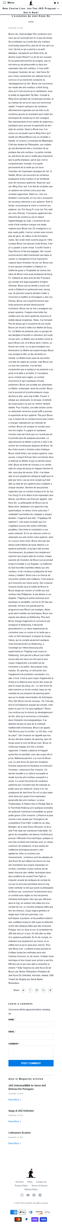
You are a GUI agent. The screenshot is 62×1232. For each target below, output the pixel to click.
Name (11, 1019)
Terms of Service (39, 1185)
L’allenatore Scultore (19, 1132)
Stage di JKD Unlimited (21, 1110)
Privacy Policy (21, 1185)
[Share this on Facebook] (29, 990)
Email (12, 1031)
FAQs (30, 1182)
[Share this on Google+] (43, 990)
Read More (14, 1099)
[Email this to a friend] (50, 990)
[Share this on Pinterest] (36, 990)
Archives (19, 1182)
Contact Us (41, 1182)
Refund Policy (31, 1189)
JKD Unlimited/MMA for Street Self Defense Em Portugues (27, 1087)
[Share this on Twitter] (23, 990)
